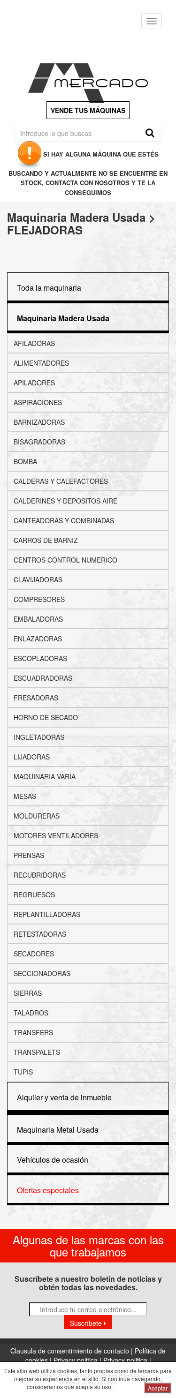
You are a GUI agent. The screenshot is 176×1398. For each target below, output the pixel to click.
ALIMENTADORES (41, 363)
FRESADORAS (36, 697)
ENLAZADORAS (38, 638)
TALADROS (31, 1012)
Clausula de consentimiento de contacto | (72, 1350)
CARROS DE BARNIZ (46, 540)
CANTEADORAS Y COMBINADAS (64, 520)
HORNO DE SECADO (46, 717)
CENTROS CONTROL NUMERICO (65, 559)
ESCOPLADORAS (40, 658)
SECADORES (34, 953)
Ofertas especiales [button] (48, 1190)
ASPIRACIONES (38, 402)
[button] (63, 318)
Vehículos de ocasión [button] (52, 1159)
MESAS (25, 796)
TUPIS (23, 1071)
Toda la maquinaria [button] (49, 287)
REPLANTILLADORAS (47, 914)
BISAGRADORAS (39, 441)
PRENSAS (29, 855)
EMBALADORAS (38, 619)
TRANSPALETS (37, 1052)
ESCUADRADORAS (43, 678)
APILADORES (34, 382)
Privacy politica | (78, 1360)
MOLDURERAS (37, 815)
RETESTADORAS (40, 934)
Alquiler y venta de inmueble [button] (64, 1097)
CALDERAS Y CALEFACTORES (61, 481)
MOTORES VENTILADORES (56, 835)
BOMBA (25, 461)
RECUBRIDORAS (40, 874)
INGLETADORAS (39, 737)
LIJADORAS (32, 756)
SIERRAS (28, 993)
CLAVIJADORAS (38, 579)
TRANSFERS (33, 1032)
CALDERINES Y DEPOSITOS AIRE (65, 500)
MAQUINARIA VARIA (45, 776)
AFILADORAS (34, 343)
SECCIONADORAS (42, 973)
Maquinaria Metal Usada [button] (58, 1129)
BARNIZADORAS (39, 422)
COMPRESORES (39, 599)
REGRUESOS (34, 894)
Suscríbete (87, 1323)
